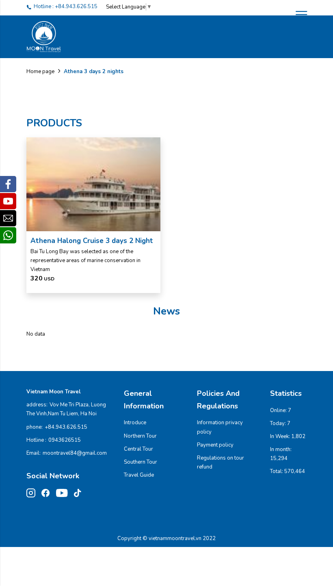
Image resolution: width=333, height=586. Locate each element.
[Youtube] (8, 201)
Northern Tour (140, 436)
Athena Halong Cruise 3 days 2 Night (91, 240)
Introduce (135, 422)
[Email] (8, 218)
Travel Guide (139, 475)
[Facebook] (8, 184)
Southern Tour (140, 462)
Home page (40, 71)
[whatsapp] (8, 235)
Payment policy (215, 445)
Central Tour (138, 449)
